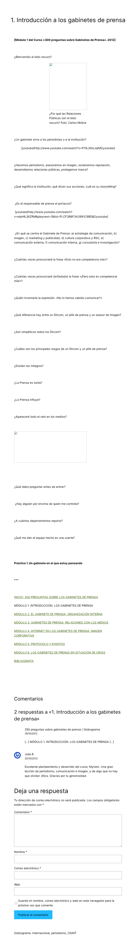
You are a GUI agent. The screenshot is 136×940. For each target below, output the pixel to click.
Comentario (23, 812)
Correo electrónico (27, 868)
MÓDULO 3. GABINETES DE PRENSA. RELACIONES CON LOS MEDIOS (61, 622)
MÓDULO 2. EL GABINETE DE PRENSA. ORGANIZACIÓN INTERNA (58, 614)
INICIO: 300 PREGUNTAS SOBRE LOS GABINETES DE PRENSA (56, 597)
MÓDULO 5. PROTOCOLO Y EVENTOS (39, 644)
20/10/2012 (31, 758)
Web (17, 884)
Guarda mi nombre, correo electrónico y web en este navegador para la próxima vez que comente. (66, 903)
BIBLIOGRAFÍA (24, 661)
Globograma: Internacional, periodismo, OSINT (45, 933)
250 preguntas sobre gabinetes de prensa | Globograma (62, 729)
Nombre (20, 852)
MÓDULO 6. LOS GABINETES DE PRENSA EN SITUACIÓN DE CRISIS (59, 652)
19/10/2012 (31, 733)
